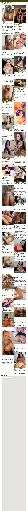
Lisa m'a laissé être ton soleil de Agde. (7, 246)
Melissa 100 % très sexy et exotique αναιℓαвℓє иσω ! (18, 318)
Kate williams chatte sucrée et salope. (19, 125)
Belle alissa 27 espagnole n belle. (20, 72)
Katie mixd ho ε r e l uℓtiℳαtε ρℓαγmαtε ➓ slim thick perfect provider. (19, 204)
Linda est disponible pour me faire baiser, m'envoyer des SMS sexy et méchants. (20, 225)
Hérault (8, 2)
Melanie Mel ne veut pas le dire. (7, 206)
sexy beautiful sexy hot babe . (7, 225)
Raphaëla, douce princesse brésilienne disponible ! (6, 159)
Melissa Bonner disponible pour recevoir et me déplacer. (7, 269)
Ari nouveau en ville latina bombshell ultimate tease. (6, 51)
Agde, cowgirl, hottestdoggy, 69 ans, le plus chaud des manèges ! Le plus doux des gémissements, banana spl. (7, 130)
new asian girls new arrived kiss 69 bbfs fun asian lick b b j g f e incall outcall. (7, 177)
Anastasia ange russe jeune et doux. (19, 300)
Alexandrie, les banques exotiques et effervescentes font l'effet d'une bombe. (20, 157)
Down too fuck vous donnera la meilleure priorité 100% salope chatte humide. (7, 101)
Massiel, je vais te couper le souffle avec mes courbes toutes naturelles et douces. (20, 183)
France (5, 2)
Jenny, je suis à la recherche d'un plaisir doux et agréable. (20, 89)
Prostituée (3, 2)
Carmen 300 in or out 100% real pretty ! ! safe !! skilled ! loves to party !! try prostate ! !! (7, 290)
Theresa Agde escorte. (6, 21)
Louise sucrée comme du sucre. (19, 368)
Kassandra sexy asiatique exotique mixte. (18, 24)
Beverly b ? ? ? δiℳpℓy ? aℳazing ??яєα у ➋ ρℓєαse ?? (7, 308)
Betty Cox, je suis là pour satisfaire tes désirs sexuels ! (19, 344)
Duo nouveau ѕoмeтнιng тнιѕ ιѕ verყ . (19, 274)
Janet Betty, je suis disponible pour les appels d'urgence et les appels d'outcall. (19, 253)
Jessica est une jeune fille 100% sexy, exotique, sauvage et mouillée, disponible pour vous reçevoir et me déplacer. (7, 76)
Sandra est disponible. (18, 49)
